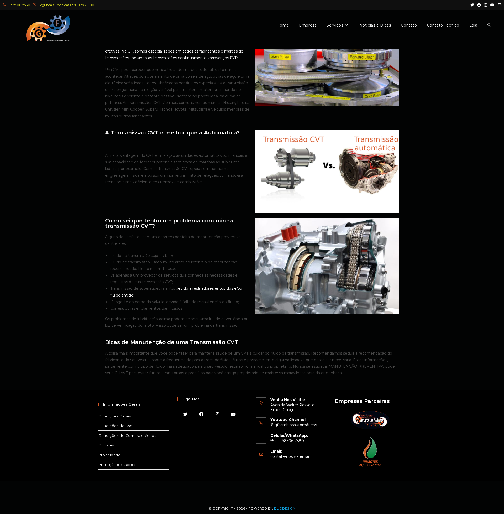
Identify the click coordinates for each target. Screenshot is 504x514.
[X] (185, 414)
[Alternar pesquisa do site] (489, 25)
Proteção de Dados (116, 465)
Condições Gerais (114, 416)
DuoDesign (285, 508)
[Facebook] (201, 414)
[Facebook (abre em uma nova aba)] (479, 5)
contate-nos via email (290, 456)
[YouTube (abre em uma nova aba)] (492, 5)
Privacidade (109, 455)
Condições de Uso (115, 426)
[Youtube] (233, 414)
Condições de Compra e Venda (127, 435)
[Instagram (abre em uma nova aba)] (485, 5)
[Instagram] (217, 414)
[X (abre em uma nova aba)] (472, 5)
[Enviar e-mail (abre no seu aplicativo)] (498, 5)
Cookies (106, 445)
